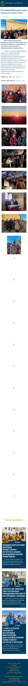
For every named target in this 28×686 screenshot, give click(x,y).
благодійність (14, 256)
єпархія (14, 246)
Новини (17, 625)
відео (14, 252)
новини (14, 239)
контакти (14, 262)
